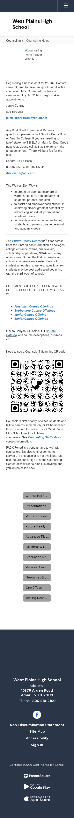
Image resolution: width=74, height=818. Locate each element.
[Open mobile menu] (66, 6)
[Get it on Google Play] (37, 786)
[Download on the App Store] (37, 798)
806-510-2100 (44, 701)
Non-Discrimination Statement (37, 725)
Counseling (13, 40)
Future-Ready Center (26, 241)
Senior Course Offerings (31, 319)
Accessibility (37, 738)
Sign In (37, 745)
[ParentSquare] (37, 776)
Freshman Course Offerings (33, 306)
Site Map (37, 731)
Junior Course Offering (30, 314)
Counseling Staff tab (42, 437)
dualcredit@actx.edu (20, 173)
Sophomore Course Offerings (34, 310)
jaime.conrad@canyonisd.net (26, 118)
